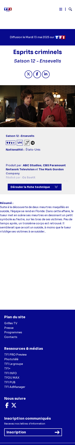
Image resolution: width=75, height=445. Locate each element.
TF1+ (7, 368)
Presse (8, 328)
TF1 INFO (10, 373)
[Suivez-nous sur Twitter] (14, 406)
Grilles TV (10, 323)
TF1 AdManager (14, 387)
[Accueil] (9, 9)
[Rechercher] (68, 10)
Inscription (16, 432)
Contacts (10, 337)
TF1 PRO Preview (15, 354)
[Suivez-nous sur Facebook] (7, 406)
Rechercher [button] (68, 9)
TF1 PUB (9, 382)
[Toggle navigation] (60, 10)
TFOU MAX (11, 377)
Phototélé (11, 359)
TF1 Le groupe (13, 364)
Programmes (13, 332)
